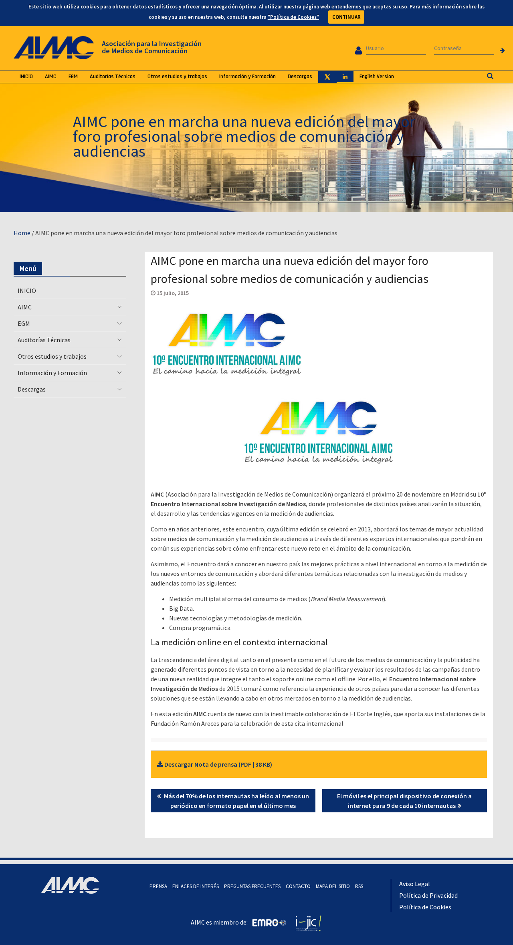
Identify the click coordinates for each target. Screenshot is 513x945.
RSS (359, 886)
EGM (73, 76)
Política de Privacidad (428, 895)
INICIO (26, 76)
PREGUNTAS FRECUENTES (252, 886)
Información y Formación (247, 76)
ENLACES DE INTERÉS (195, 886)
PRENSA (158, 886)
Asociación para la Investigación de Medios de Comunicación (152, 47)
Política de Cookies (425, 907)
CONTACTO (298, 886)
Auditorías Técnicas (112, 76)
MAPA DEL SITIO (333, 886)
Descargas (300, 76)
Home (22, 233)
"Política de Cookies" (293, 17)
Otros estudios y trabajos (177, 76)
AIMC (51, 76)
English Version (377, 76)
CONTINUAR (346, 17)
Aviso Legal (414, 884)
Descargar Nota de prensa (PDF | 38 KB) (217, 764)
